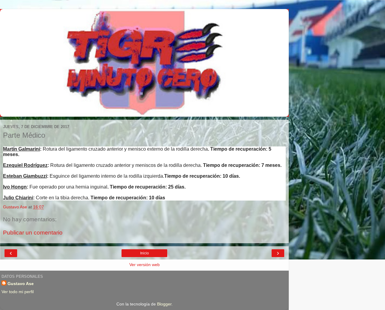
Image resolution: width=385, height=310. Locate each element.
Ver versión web (144, 264)
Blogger (164, 304)
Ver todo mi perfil (18, 291)
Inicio (144, 253)
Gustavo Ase (21, 283)
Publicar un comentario (33, 232)
